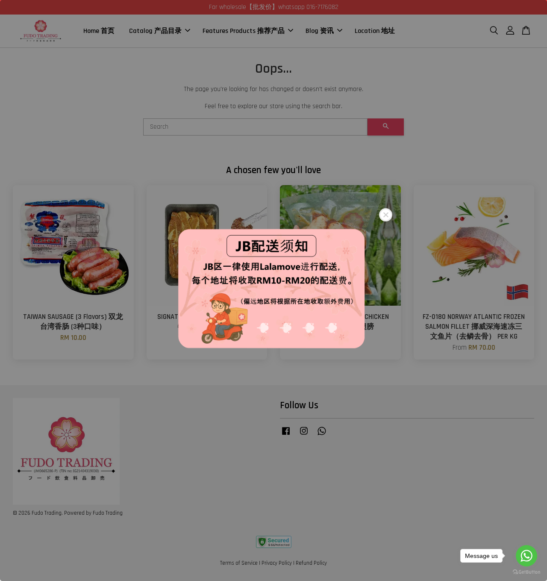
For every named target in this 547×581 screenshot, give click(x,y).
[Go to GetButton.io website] (526, 572)
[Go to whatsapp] (526, 555)
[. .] (273, 290)
